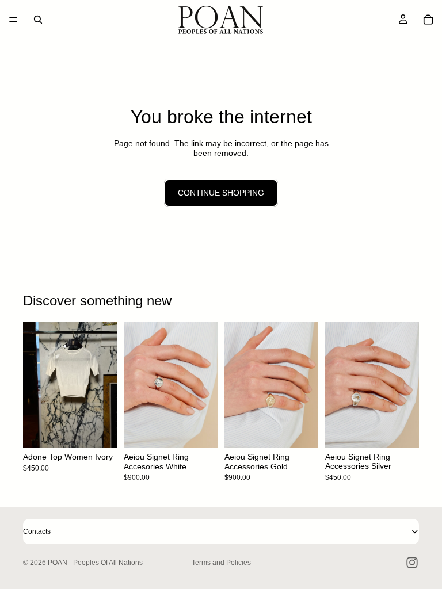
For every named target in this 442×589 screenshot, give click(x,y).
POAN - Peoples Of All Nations (95, 563)
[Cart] (428, 19)
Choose (108, 429)
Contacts (37, 531)
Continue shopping (221, 192)
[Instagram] (412, 562)
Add (209, 429)
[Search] (38, 19)
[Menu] (13, 19)
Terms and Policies (221, 563)
